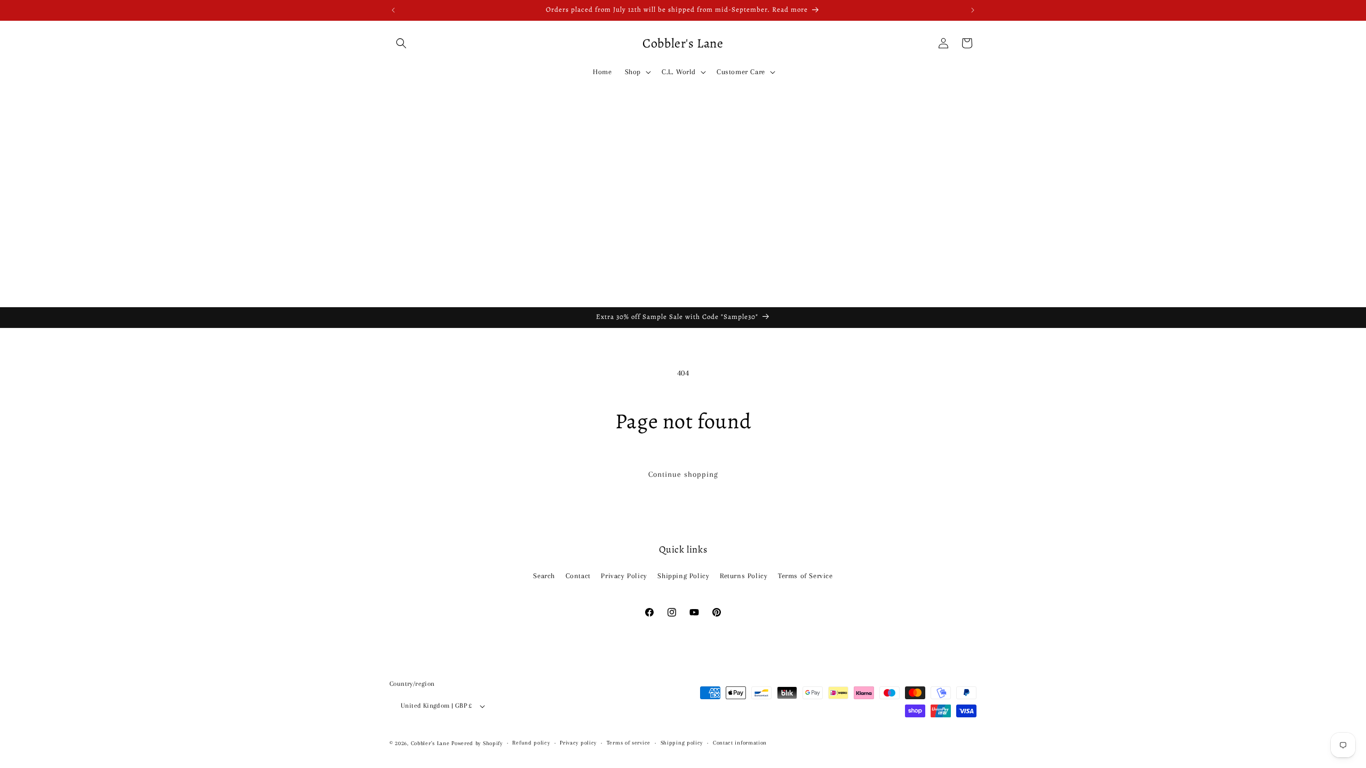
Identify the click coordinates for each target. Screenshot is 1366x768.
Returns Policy (743, 576)
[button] (401, 43)
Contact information (740, 742)
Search (544, 576)
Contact (578, 576)
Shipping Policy (683, 576)
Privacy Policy (624, 576)
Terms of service (628, 742)
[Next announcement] (972, 10)
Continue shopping (683, 474)
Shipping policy (682, 742)
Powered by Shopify (477, 743)
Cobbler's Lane (431, 743)
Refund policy (531, 742)
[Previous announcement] (393, 10)
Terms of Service (805, 576)
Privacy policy (578, 742)
